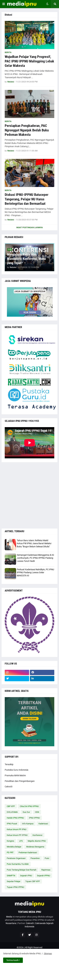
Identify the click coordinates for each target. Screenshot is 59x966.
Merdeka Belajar (14, 847)
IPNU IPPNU (34, 818)
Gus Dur (26, 812)
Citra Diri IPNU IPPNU (29, 806)
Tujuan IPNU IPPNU (15, 887)
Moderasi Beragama (35, 847)
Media (9, 916)
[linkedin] (42, 678)
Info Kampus (28, 823)
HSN (37, 812)
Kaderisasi (43, 823)
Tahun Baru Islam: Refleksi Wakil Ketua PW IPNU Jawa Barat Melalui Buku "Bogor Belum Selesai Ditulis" (34, 543)
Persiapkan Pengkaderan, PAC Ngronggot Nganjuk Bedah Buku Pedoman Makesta (27, 130)
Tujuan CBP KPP (32, 881)
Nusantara (11, 923)
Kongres (10, 841)
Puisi (47, 858)
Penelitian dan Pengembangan (20, 781)
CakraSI (8, 786)
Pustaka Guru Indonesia (16, 770)
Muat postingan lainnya (29, 227)
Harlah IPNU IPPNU (15, 818)
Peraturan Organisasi (16, 858)
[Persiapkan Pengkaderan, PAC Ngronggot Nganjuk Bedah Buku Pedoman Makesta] (29, 104)
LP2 (21, 841)
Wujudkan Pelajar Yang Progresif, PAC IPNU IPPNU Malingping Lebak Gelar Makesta (29, 61)
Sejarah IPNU (26, 875)
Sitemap (48, 953)
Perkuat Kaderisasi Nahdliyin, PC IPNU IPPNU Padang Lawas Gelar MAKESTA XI (35, 572)
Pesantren (35, 858)
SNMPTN (11, 875)
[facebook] (42, 672)
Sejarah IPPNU (43, 875)
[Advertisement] (29, 495)
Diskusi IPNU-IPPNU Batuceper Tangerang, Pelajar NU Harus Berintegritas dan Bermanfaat (26, 199)
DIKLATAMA (12, 812)
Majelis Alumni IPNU (37, 841)
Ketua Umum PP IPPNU (17, 835)
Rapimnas (45, 870)
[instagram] (17, 672)
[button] (3, 4)
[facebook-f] (22, 934)
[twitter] (17, 678)
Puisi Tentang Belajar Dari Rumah (21, 870)
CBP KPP (11, 806)
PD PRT (10, 852)
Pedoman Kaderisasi (28, 852)
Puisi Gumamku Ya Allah (18, 864)
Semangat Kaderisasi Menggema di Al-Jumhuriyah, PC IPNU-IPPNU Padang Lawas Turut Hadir (35, 558)
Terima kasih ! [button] (13, 960)
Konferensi (37, 835)
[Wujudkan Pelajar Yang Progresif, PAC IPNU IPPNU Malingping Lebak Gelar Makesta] (29, 35)
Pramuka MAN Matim (15, 775)
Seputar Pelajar (13, 881)
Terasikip (9, 764)
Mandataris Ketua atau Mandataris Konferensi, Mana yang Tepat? (26, 259)
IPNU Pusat (12, 823)
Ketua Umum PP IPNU (16, 829)
